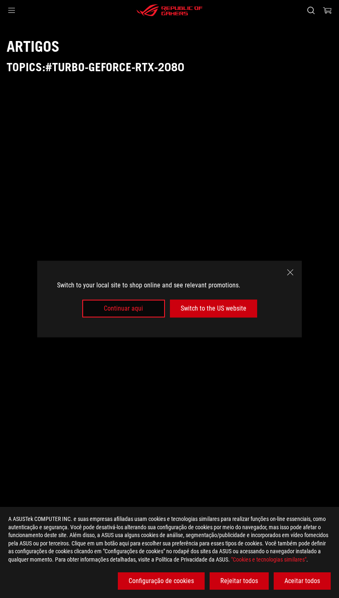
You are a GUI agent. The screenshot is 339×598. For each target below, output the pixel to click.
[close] (290, 272)
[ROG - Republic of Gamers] (169, 10)
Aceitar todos (302, 581)
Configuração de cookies (161, 581)
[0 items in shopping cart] (327, 10)
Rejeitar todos (239, 581)
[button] (12, 10)
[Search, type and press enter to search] (311, 10)
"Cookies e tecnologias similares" (268, 559)
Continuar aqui (123, 308)
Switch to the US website (213, 308)
